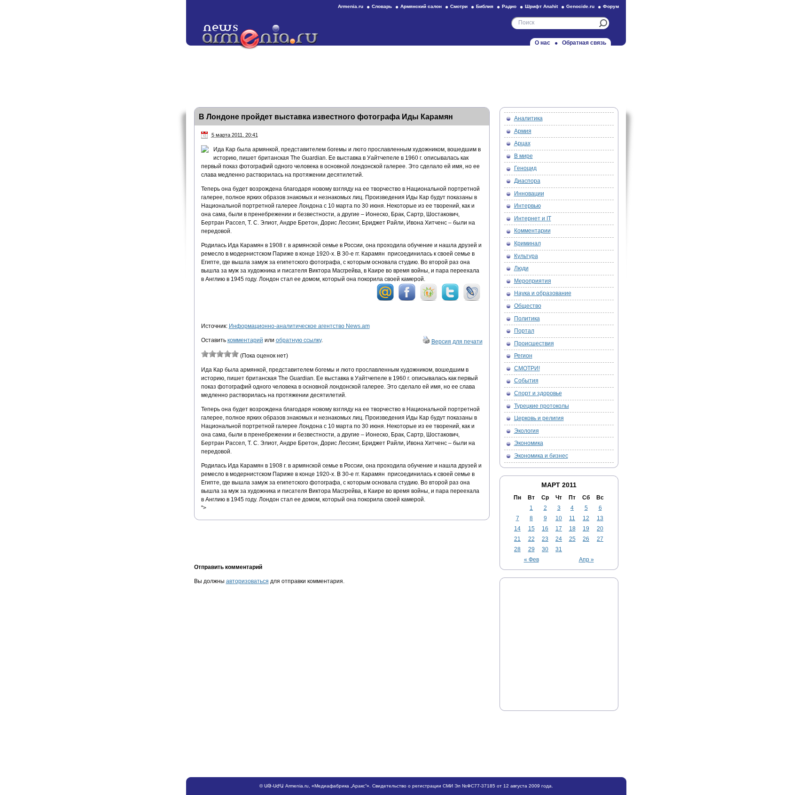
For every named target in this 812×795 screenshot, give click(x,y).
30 (545, 549)
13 (600, 518)
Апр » (586, 559)
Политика (527, 318)
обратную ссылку (298, 340)
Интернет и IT (532, 218)
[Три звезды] (220, 354)
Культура (526, 256)
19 (586, 528)
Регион (523, 355)
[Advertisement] (406, 74)
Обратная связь (584, 42)
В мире (523, 156)
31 (558, 549)
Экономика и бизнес (541, 455)
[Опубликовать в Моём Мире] (385, 299)
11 (572, 518)
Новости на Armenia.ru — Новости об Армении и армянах (261, 37)
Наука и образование (542, 293)
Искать (603, 23)
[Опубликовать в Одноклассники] (428, 299)
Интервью (527, 206)
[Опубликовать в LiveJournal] (471, 299)
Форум (611, 6)
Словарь (382, 6)
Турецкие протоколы (541, 406)
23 (545, 539)
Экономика (528, 443)
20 (600, 528)
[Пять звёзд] (235, 354)
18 (572, 528)
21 (517, 539)
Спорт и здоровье (538, 393)
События (526, 380)
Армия (522, 131)
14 (517, 528)
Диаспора (527, 181)
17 (558, 528)
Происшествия (534, 343)
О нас (542, 42)
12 (586, 518)
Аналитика (528, 118)
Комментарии (532, 230)
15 (531, 528)
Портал (524, 330)
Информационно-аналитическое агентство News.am (299, 326)
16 (545, 528)
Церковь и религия (539, 418)
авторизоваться (247, 581)
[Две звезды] (212, 354)
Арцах (522, 143)
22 (531, 539)
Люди (521, 268)
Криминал (527, 243)
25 (572, 539)
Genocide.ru (580, 6)
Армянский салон (421, 6)
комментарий (245, 340)
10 (558, 518)
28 (517, 549)
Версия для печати (457, 341)
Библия (484, 6)
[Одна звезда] (205, 354)
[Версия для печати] (426, 341)
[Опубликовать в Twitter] (450, 299)
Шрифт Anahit (541, 6)
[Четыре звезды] (227, 354)
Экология (526, 431)
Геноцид (525, 168)
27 (600, 539)
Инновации (529, 193)
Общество (527, 306)
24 (558, 539)
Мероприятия (532, 281)
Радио (509, 6)
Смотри (459, 6)
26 (586, 539)
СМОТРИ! (527, 368)
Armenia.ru (350, 6)
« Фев (531, 559)
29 (531, 549)
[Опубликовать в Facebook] (406, 299)
